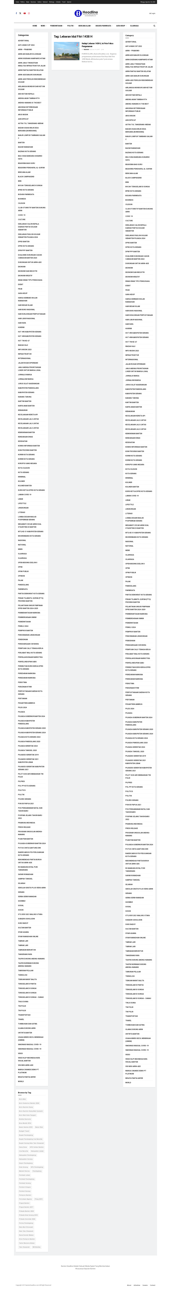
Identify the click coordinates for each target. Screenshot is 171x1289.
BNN (19, 181)
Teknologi (22, 975)
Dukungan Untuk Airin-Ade (30, 262)
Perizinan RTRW (25, 687)
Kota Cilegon (24, 468)
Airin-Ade (22, 1099)
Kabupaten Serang (26, 392)
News (27, 2)
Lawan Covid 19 (24, 495)
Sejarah (21, 883)
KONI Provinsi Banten (27, 450)
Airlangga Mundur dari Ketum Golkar (31, 88)
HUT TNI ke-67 (24, 341)
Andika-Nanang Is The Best (29, 103)
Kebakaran (22, 410)
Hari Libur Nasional (26, 318)
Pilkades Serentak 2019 (28, 755)
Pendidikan (23, 639)
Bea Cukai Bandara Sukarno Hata (30, 157)
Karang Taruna (24, 397)
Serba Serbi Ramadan (27, 896)
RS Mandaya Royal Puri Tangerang (28, 868)
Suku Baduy (23, 923)
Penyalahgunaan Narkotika (30, 657)
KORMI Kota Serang (26, 455)
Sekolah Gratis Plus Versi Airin (32, 888)
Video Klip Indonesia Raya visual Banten (29, 1059)
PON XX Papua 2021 (26, 804)
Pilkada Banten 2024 (26, 1211)
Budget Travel (24, 1131)
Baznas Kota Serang (27, 151)
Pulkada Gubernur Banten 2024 (32, 843)
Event (20, 284)
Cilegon (21, 203)
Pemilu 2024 (23, 626)
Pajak (20, 580)
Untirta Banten (25, 1033)
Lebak (20, 499)
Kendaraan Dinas (25, 437)
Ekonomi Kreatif (25, 276)
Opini (20, 567)
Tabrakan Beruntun (27, 950)
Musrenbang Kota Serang (29, 536)
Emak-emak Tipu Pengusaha (30, 280)
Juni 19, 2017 (95, 49)
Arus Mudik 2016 (25, 1123)
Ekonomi (21, 267)
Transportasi (24, 1015)
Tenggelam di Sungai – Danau (31, 997)
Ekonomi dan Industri (27, 271)
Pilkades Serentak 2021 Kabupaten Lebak (28, 760)
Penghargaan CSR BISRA (28, 644)
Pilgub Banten (24, 1203)
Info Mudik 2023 (25, 349)
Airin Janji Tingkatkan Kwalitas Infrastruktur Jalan (31, 64)
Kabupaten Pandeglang (28, 388)
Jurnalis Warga (25, 375)
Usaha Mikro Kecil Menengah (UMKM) (30, 1038)
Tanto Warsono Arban (27, 1243)
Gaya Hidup (120, 26)
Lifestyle (58, 2)
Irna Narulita (23, 1151)
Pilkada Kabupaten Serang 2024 (32, 733)
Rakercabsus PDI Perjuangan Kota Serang (31, 853)
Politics (22, 2)
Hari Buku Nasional (26, 310)
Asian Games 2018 (25, 1127)
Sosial (21, 905)
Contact (152, 1285)
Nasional (22, 540)
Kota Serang (23, 472)
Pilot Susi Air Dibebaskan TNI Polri (30, 775)
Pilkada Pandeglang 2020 (29, 741)
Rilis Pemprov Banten (27, 1239)
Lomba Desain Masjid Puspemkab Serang (27, 518)
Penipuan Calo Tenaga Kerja (30, 648)
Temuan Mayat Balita (27, 979)
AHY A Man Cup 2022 (26, 45)
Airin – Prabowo (25, 49)
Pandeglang (23, 585)
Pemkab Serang (25, 1183)
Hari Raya (22, 323)
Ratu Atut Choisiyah (26, 1227)
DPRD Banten (23, 242)
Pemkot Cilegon (25, 1187)
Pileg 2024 (22, 707)
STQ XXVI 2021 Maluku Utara (30, 914)
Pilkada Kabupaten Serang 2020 (32, 728)
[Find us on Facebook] (16, 13)
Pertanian (22, 698)
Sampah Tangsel (25, 879)
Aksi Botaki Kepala (26, 94)
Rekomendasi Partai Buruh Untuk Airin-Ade (30, 861)
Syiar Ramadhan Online (28, 936)
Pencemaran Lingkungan (29, 635)
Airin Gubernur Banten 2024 (29, 1103)
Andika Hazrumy (25, 1119)
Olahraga (51, 2)
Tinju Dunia (23, 1002)
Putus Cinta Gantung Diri (29, 848)
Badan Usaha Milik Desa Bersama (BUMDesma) (28, 129)
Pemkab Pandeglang (26, 1179)
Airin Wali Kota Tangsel (27, 1115)
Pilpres (21, 781)
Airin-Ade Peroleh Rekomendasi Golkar (32, 80)
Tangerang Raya (25, 954)
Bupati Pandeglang (26, 1135)
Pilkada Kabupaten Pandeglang (26, 722)
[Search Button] (154, 26)
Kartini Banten (24, 401)
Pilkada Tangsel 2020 (27, 750)
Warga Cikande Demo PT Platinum (28, 1071)
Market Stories (24, 1171)
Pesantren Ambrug (26, 703)
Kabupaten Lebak (37, 1151)
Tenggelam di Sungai (27, 988)
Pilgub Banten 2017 (26, 1207)
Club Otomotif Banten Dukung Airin (31, 209)
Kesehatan (22, 441)
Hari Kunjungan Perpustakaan (31, 314)
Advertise (137, 1285)
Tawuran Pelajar (25, 971)
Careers (145, 1285)
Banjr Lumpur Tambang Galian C (31, 136)
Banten (21, 143)
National (45, 2)
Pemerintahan (56, 26)
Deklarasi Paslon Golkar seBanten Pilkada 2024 (29, 235)
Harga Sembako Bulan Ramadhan (27, 299)
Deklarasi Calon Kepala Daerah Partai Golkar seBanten (28, 227)
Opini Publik (23, 571)
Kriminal (22, 477)
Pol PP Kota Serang (26, 786)
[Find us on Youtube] (25, 13)
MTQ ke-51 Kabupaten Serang (30, 531)
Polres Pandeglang (26, 1223)
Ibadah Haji (23, 345)
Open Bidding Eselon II (27, 563)
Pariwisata (23, 589)
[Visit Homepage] (85, 13)
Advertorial (23, 41)
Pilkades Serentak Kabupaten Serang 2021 (31, 768)
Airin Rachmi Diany (26, 1107)
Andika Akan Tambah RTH (29, 98)
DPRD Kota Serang (26, 246)
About (129, 1285)
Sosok (20, 910)
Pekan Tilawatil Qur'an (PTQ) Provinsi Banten (30, 599)
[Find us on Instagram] (29, 13)
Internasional (24, 358)
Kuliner (21, 481)
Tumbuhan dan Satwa (27, 1024)
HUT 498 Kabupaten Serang (29, 336)
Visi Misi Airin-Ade (25, 1065)
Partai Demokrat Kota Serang (31, 594)
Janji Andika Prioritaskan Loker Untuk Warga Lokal (29, 368)
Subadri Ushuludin (26, 919)
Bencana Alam (85, 26)
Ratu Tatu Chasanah (26, 1231)
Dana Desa (23, 1147)
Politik (70, 26)
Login (153, 13)
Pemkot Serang (24, 1191)
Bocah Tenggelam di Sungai (30, 185)
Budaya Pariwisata (103, 26)
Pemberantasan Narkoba (29, 613)
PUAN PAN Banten (25, 839)
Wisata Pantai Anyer (27, 1077)
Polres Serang (24, 799)
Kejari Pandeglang (26, 1163)
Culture (39, 2)
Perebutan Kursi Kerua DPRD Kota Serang (30, 667)
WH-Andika (36, 1247)
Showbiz (21, 901)
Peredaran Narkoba (26, 673)
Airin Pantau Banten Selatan (30, 70)
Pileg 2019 (38, 1199)
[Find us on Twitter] (20, 13)
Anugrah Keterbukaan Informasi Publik (28, 108)
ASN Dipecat (23, 119)
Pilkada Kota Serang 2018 (28, 1215)
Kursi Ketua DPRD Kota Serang (31, 490)
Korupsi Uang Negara (27, 463)
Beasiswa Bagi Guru (26, 163)
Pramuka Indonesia (26, 823)
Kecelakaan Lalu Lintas (28, 419)
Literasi (21, 512)
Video (20, 1053)
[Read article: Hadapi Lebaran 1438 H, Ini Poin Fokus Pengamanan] (66, 51)
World (21, 1081)
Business (33, 2)
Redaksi (86, 49)
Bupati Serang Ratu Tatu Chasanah (31, 1143)
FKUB (20, 289)
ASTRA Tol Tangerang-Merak (30, 123)
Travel (63, 2)
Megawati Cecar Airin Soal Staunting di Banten (29, 525)
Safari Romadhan (25, 874)
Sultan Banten (24, 928)
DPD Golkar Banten (37, 1147)
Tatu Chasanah (24, 1247)
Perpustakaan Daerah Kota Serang (30, 692)
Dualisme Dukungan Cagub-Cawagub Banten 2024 (30, 256)
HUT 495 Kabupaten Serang (29, 332)
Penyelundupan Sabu (27, 662)
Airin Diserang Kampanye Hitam (31, 58)
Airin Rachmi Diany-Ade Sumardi (31, 1111)
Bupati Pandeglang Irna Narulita (30, 1139)
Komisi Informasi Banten (29, 446)
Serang (21, 892)
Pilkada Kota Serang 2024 (29, 737)
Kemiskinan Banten (26, 432)
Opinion (69, 2)
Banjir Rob (39, 1127)
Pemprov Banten (25, 630)
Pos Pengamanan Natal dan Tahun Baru (30, 809)
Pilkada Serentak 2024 (28, 746)
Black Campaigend (26, 177)
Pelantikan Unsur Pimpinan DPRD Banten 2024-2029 (30, 607)
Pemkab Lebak (24, 1175)
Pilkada (21, 712)
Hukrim (21, 327)
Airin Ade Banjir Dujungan (29, 54)
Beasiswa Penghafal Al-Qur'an (31, 168)
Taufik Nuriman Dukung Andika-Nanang (28, 964)
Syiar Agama (23, 932)
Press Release (24, 827)
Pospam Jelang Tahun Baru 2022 (30, 816)
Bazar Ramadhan (25, 147)
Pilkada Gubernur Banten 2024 (31, 716)
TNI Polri (22, 1006)
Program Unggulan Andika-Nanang (30, 833)
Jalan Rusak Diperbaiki (28, 363)
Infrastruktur (25, 354)
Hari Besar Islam (25, 305)
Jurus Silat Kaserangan (28, 384)
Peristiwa (22, 682)
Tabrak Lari (23, 941)
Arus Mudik (23, 115)
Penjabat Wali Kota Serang (30, 653)
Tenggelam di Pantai (27, 984)
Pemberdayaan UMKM (27, 617)
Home (17, 2)
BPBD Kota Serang (26, 190)
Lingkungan (23, 508)
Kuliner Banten (25, 486)
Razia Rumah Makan (26, 1235)
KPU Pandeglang (37, 1167)
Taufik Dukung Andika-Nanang (31, 959)
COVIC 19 (21, 215)
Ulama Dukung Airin (26, 1028)
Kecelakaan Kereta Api (28, 415)
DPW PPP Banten (25, 250)
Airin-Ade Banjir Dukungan (30, 75)
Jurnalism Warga (25, 379)
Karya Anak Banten (26, 406)
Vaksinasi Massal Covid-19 (29, 1044)
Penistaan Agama (25, 1199)
